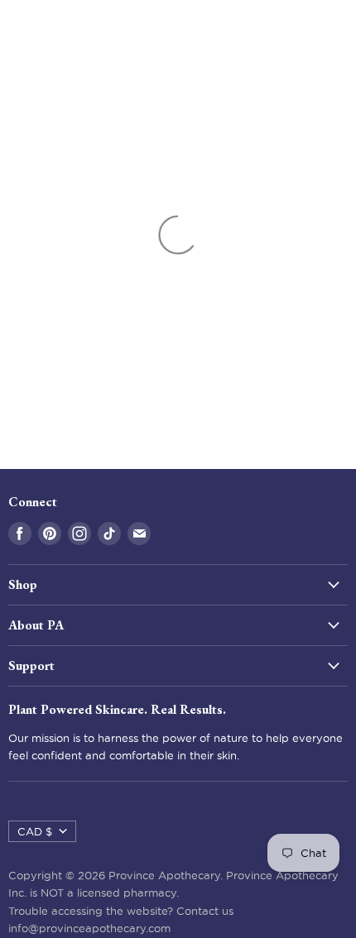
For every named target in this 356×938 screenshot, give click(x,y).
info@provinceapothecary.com (89, 928)
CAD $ (34, 831)
